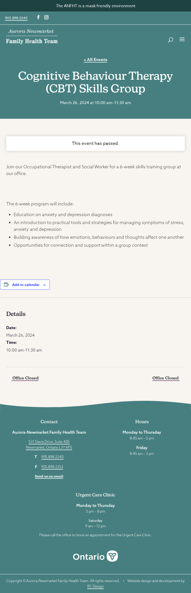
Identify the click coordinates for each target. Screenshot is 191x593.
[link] (32, 36)
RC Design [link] (95, 586)
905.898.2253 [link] (52, 467)
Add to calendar (25, 284)
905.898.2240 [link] (16, 17)
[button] (38, 17)
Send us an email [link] (49, 476)
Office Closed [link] (25, 378)
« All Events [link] (95, 59)
